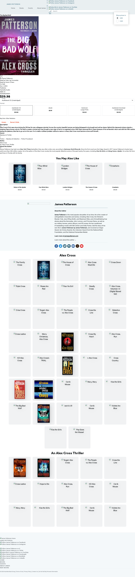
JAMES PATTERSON (13, 4)
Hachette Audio (5, 90)
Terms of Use (19, 571)
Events (30, 8)
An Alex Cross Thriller (7, 144)
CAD (121, 21)
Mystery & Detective (12, 139)
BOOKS (2, 562)
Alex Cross (3, 143)
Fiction (2, 139)
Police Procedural (27, 139)
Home (13, 8)
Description (4, 124)
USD (121, 18)
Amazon (4, 122)
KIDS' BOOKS (4, 568)
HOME (2, 560)
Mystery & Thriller (6, 135)
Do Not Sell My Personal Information (48, 571)
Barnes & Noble (14, 122)
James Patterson (65, 204)
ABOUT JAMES (5, 566)
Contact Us (35, 571)
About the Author (6, 146)
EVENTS (3, 564)
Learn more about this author (65, 240)
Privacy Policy (27, 571)
